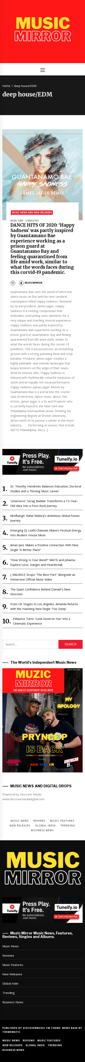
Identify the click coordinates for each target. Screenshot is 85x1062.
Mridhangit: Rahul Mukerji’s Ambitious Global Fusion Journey (45, 518)
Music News (10, 946)
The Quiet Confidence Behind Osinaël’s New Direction (40, 591)
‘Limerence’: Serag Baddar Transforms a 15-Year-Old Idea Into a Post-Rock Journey (44, 503)
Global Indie (10, 983)
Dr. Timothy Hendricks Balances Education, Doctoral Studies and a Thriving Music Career (45, 488)
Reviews (8, 955)
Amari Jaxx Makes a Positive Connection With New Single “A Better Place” (44, 547)
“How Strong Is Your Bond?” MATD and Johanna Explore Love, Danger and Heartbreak (42, 562)
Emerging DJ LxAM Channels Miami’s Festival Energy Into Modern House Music (45, 532)
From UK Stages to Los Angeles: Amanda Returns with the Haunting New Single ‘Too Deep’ (44, 606)
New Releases (12, 974)
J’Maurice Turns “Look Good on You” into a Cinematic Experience (41, 621)
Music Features (12, 965)
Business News (12, 1002)
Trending (8, 993)
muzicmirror (33, 282)
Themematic (11, 1032)
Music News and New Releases (32, 212)
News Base (70, 1028)
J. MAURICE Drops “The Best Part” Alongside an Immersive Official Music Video (42, 577)
